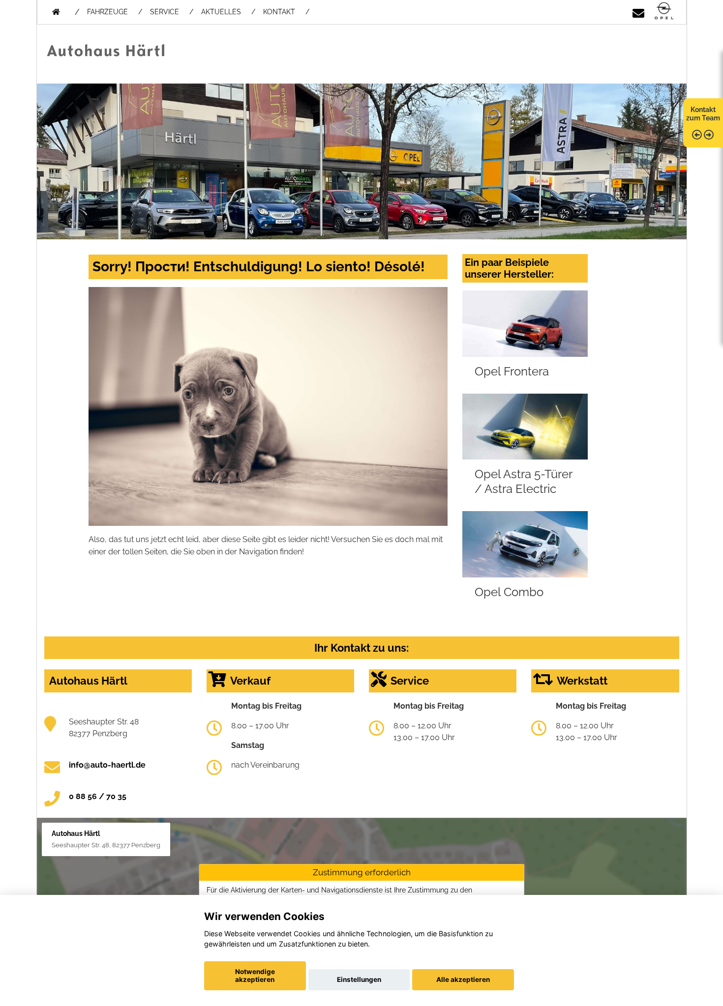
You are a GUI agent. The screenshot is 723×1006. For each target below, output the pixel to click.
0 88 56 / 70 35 (97, 796)
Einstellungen (359, 979)
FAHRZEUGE (107, 12)
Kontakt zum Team (703, 114)
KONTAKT (279, 12)
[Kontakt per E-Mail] (638, 11)
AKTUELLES (221, 12)
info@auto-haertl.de (107, 765)
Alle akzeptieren (463, 979)
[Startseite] (664, 11)
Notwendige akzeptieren (255, 975)
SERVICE (164, 12)
